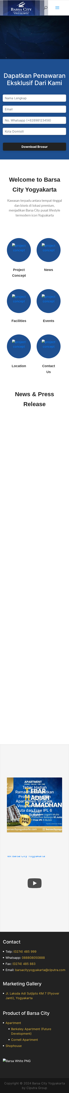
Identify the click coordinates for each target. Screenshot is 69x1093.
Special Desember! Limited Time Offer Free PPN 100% (31, 640)
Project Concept (19, 273)
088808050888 (33, 958)
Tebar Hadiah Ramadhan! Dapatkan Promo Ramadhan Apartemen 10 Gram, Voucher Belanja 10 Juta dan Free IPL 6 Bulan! (34, 801)
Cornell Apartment (24, 1040)
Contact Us (48, 369)
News (48, 270)
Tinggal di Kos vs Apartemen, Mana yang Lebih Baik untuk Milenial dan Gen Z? (30, 538)
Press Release (33, 446)
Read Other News (34, 724)
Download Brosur (34, 147)
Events (48, 321)
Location (19, 366)
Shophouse (14, 1046)
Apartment (13, 1023)
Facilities (19, 321)
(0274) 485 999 (24, 951)
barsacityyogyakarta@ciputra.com (40, 970)
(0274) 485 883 (23, 964)
